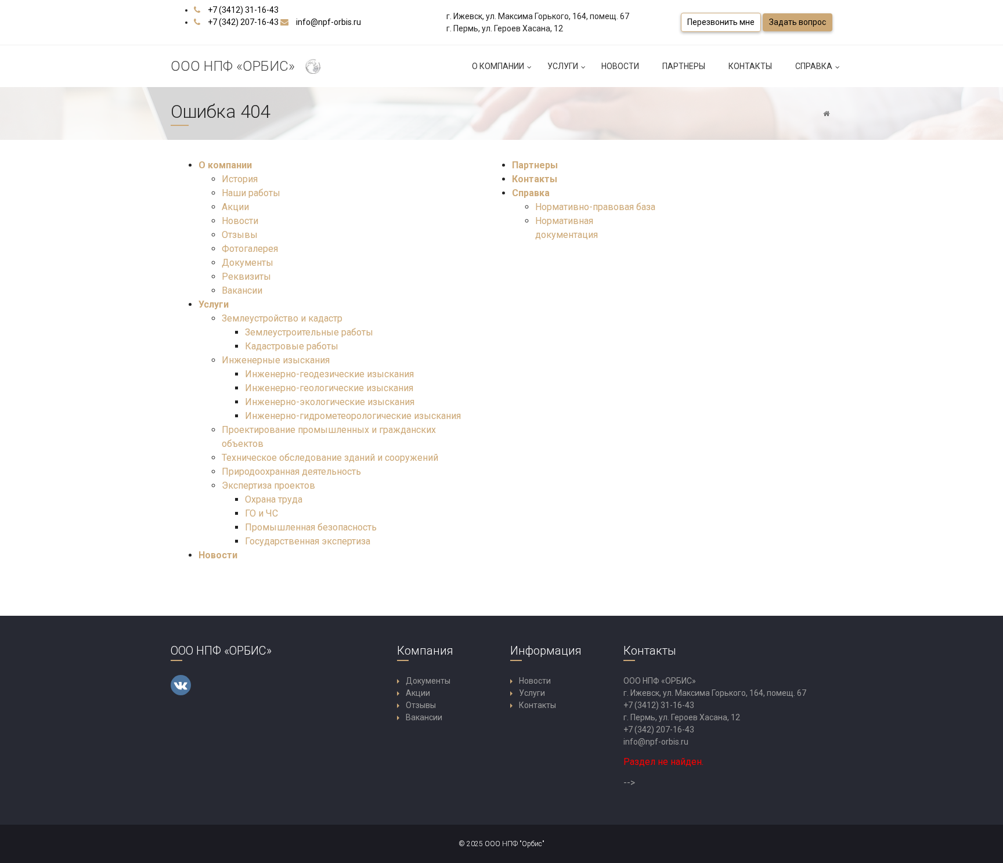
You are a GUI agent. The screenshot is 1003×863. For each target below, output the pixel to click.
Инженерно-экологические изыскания (329, 401)
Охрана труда (273, 499)
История (240, 179)
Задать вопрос (797, 22)
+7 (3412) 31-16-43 (243, 10)
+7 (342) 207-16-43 (243, 22)
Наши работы (251, 192)
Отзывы (240, 234)
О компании (498, 66)
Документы (247, 262)
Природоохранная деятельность (291, 471)
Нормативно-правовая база (595, 206)
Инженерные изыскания (276, 360)
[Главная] (826, 114)
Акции (235, 206)
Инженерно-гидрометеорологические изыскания (353, 415)
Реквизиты (246, 276)
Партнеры (683, 66)
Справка (813, 66)
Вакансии (242, 290)
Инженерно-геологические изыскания (329, 387)
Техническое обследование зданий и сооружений (330, 457)
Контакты (750, 66)
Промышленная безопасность (311, 527)
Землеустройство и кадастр (282, 318)
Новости (620, 66)
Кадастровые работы (291, 346)
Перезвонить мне (721, 22)
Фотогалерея (250, 248)
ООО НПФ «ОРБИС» (236, 66)
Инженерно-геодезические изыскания (329, 374)
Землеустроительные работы (309, 332)
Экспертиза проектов (268, 485)
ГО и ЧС (261, 513)
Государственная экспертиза (307, 541)
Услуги (562, 66)
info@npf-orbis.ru (328, 22)
